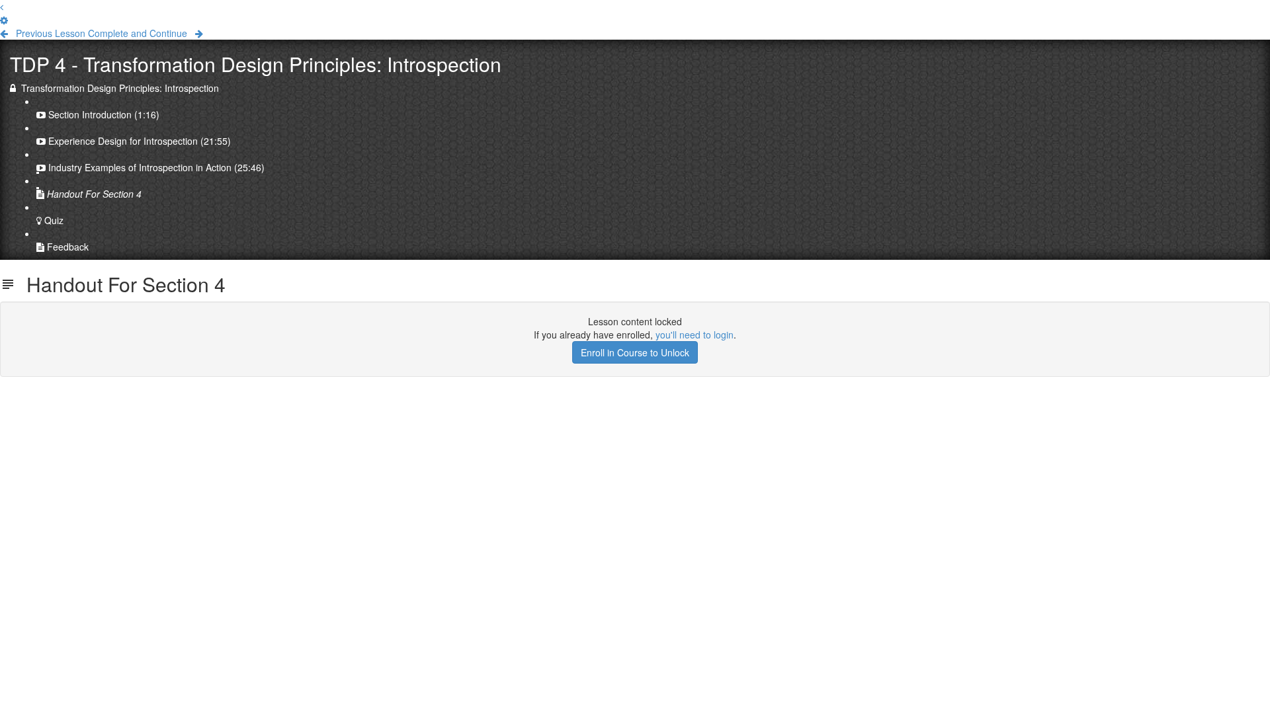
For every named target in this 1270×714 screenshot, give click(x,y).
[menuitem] (4, 19)
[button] (1, 6)
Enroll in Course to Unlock (635, 352)
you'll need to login (695, 334)
